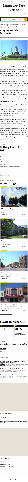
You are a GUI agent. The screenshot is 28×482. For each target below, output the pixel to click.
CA (12, 1)
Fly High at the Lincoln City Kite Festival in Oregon (13, 368)
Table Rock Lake (4, 352)
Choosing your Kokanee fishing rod (9, 374)
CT (17, 1)
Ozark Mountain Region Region (7, 466)
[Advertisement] (14, 396)
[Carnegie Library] (14, 228)
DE (19, 1)
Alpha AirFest (3, 417)
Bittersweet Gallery (7, 209)
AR (9, 1)
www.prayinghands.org (6, 171)
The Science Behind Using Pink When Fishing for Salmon (15, 361)
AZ (7, 1)
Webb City (8, 26)
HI (26, 1)
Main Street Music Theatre (9, 305)
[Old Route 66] (14, 260)
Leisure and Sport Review (14, 7)
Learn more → (4, 214)
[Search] (25, 19)
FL (21, 1)
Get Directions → (4, 175)
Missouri (2, 24)
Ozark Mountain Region (13, 24)
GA (24, 1)
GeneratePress (14, 480)
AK (5, 1)
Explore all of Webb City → (6, 314)
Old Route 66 (5, 273)
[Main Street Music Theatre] (14, 292)
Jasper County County (5, 464)
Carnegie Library (6, 241)
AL (2, 1)
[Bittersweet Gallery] (14, 196)
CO (14, 1)
